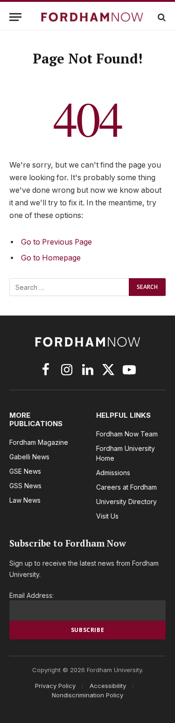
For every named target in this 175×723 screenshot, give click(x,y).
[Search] (161, 17)
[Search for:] (69, 287)
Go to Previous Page (56, 242)
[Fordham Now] (92, 17)
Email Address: (31, 595)
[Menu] (15, 17)
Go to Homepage (51, 257)
